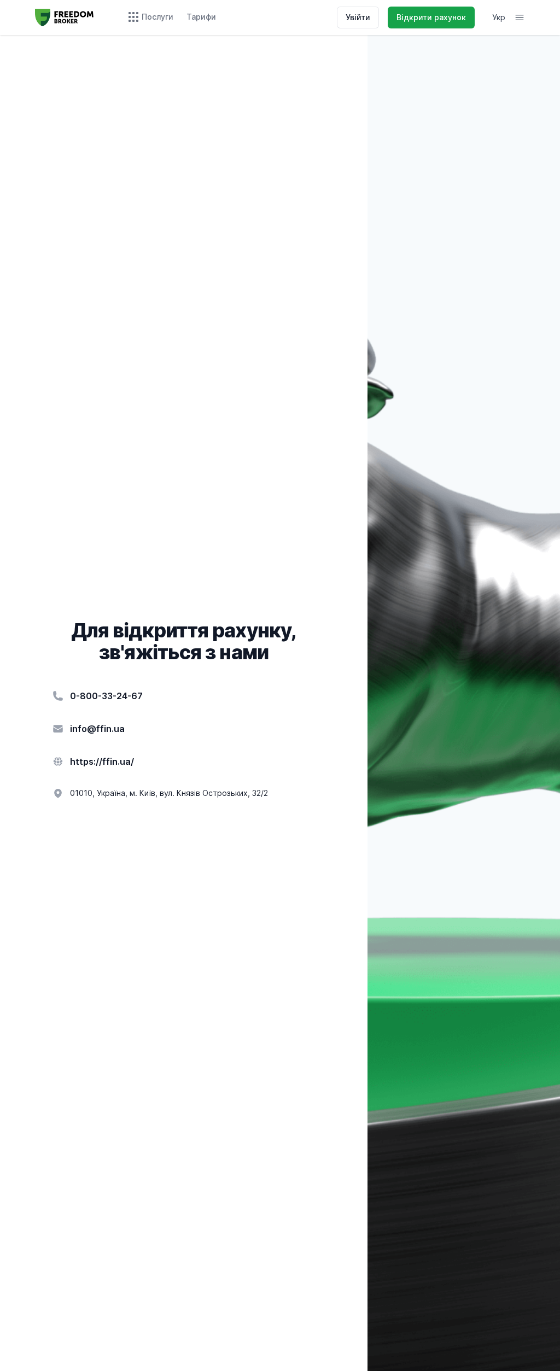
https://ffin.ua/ (102, 761)
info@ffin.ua (97, 728)
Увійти (358, 17)
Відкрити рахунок (431, 17)
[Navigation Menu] (519, 17)
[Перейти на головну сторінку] (64, 17)
